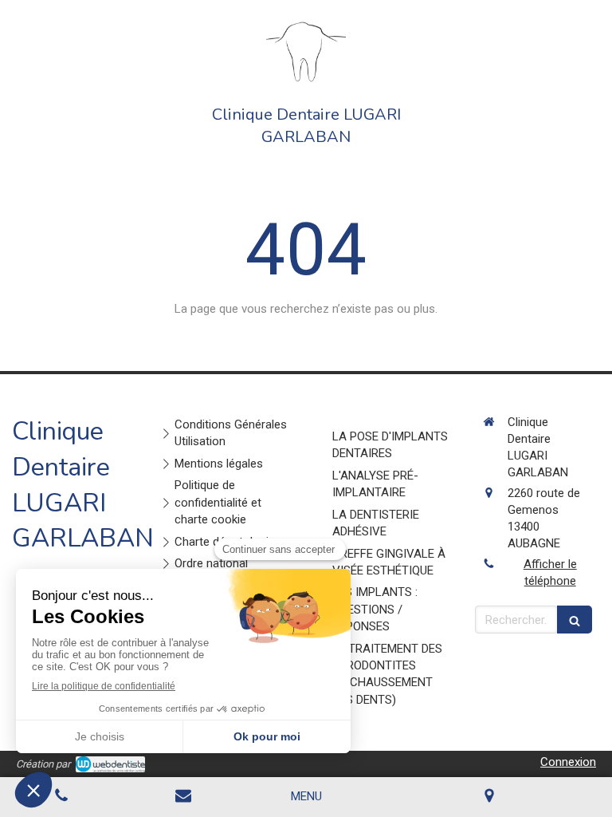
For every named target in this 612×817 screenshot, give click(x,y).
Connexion (568, 762)
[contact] (184, 797)
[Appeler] (61, 797)
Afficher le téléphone (550, 572)
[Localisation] (489, 797)
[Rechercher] (574, 619)
